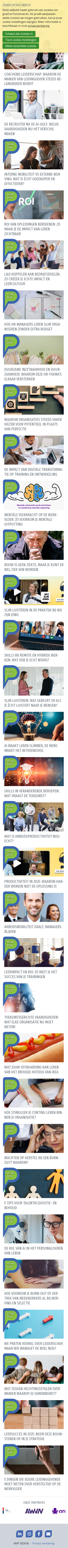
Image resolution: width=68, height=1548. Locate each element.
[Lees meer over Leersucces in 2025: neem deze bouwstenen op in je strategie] (34, 1419)
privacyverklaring (39, 26)
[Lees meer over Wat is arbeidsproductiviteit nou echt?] (34, 822)
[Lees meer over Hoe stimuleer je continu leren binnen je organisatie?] (34, 1098)
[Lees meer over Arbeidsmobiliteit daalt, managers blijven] (34, 912)
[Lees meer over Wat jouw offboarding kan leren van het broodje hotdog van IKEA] (34, 1053)
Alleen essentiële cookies (20, 46)
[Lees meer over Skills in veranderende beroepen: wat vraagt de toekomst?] (34, 776)
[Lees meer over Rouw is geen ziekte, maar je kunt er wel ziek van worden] (34, 550)
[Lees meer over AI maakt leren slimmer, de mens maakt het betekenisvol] (34, 731)
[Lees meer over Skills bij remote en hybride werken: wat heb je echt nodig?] (34, 641)
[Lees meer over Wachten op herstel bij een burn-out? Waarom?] (34, 1143)
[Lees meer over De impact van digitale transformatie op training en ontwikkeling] (34, 455)
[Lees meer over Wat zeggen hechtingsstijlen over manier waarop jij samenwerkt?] (34, 1374)
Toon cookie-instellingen (20, 40)
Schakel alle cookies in (19, 34)
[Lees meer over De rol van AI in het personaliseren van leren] (34, 1234)
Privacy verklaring (43, 1543)
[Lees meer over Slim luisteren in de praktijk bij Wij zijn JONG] (34, 596)
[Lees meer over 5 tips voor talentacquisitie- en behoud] (34, 1188)
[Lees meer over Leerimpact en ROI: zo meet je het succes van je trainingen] (34, 957)
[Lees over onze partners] (34, 1507)
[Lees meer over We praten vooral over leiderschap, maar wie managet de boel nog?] (34, 1329)
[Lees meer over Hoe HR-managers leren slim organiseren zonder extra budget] (34, 310)
